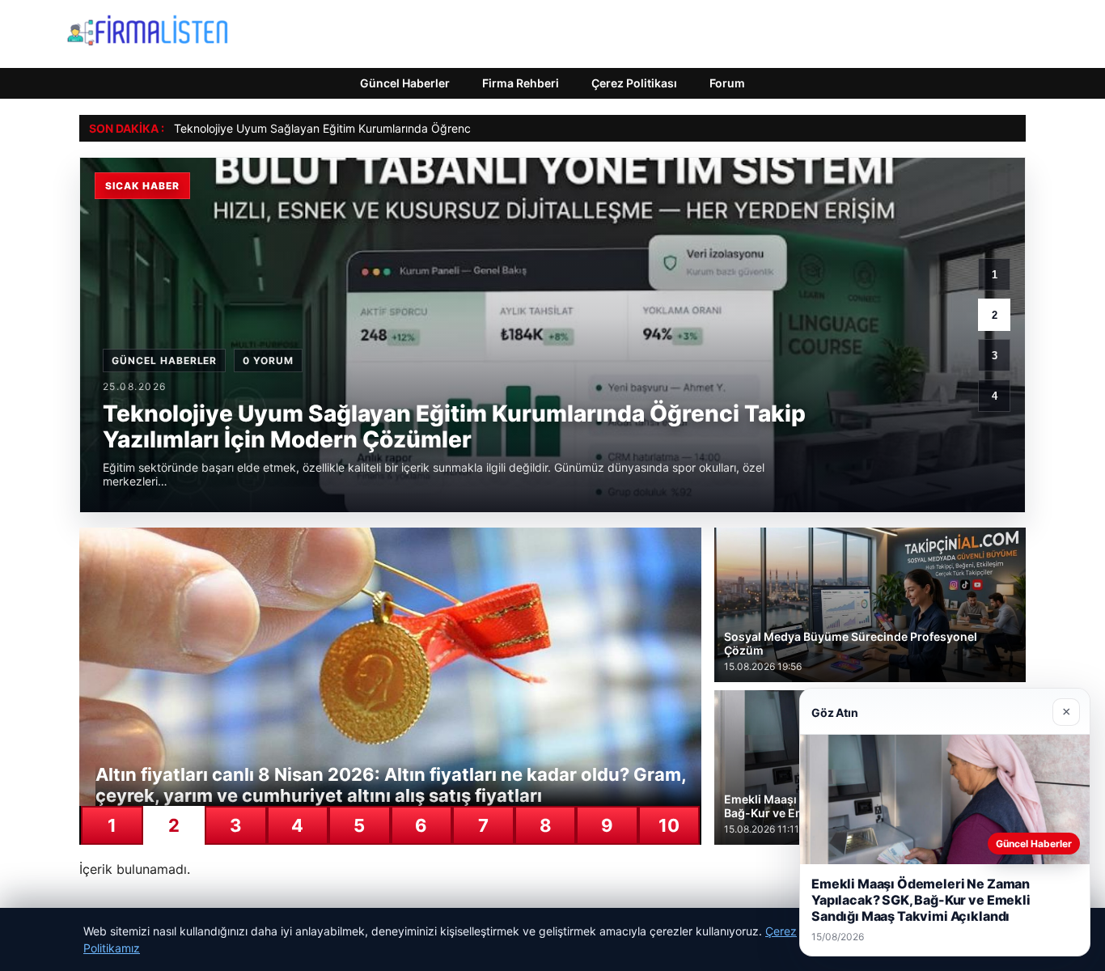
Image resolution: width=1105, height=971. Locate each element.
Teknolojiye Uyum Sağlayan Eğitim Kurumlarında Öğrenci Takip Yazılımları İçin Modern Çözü (415, 128)
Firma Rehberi (520, 83)
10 (669, 825)
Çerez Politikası (634, 83)
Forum (727, 83)
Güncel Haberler (405, 83)
